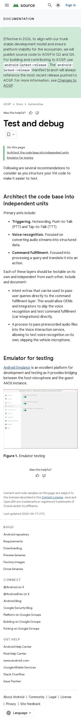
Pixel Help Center (14, 654)
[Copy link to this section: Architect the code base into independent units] (52, 204)
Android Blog (12, 601)
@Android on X (13, 587)
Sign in (70, 5)
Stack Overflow (14, 674)
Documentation (18, 19)
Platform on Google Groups (22, 615)
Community (36, 697)
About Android (13, 697)
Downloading (12, 548)
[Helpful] (30, 113)
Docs (19, 104)
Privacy (11, 704)
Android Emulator (16, 368)
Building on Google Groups (21, 622)
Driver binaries (13, 569)
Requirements (13, 541)
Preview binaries (14, 555)
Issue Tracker (12, 681)
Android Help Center (17, 647)
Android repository (16, 534)
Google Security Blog (17, 608)
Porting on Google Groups (21, 628)
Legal (52, 697)
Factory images (14, 562)
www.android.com (16, 660)
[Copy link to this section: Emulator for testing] (57, 358)
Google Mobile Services (19, 667)
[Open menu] (7, 5)
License (66, 697)
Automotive (35, 104)
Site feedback (30, 704)
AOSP (7, 104)
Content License (52, 497)
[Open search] (49, 5)
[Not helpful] (37, 113)
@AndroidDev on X (16, 594)
